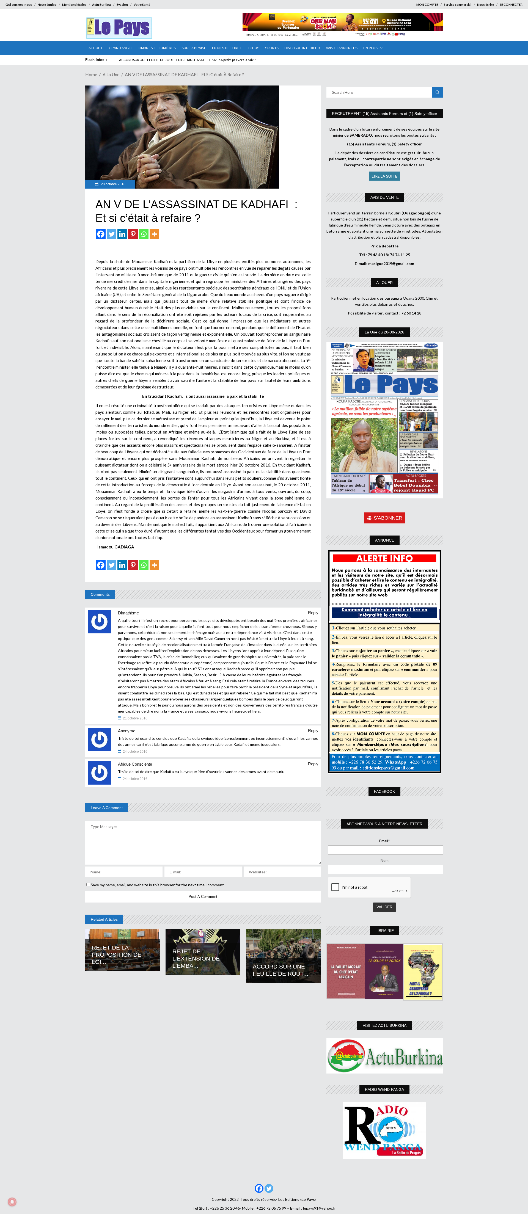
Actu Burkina (101, 4)
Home (91, 74)
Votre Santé (142, 4)
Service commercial (457, 4)
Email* (384, 840)
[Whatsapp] (143, 234)
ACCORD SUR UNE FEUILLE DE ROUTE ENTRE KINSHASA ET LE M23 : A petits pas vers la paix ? (187, 60)
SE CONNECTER (511, 4)
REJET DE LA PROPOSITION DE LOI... (116, 954)
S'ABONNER (388, 518)
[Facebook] (101, 234)
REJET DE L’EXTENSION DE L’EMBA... (196, 958)
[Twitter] (111, 234)
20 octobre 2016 (112, 184)
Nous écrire (485, 4)
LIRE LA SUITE (384, 176)
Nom (385, 860)
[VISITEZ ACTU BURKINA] (384, 1056)
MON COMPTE (427, 4)
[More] (154, 234)
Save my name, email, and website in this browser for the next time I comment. (158, 884)
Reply (313, 612)
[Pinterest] (133, 234)
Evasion (122, 4)
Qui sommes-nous (19, 4)
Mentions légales (74, 4)
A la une (111, 74)
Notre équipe (47, 4)
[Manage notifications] (12, 1202)
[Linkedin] (122, 234)
